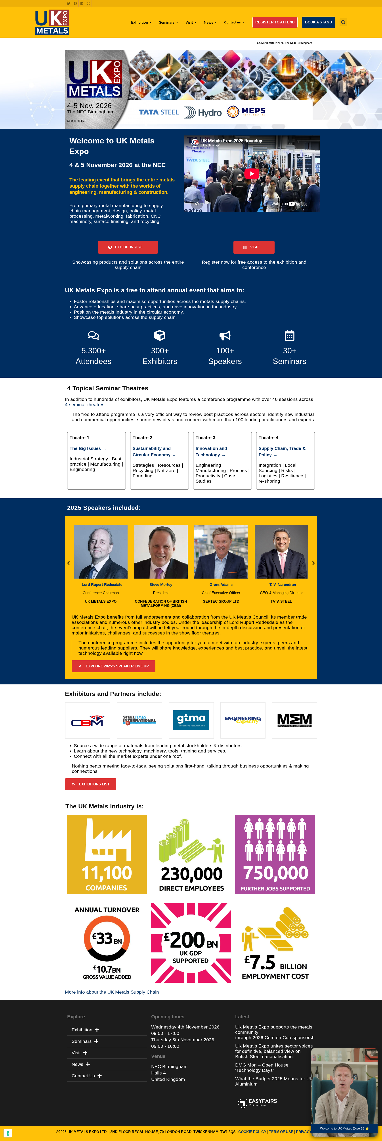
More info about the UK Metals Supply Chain (112, 991)
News (77, 1064)
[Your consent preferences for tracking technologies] (8, 1133)
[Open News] (215, 22)
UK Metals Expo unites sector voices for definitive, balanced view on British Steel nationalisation (274, 1051)
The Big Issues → (88, 448)
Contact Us (83, 1075)
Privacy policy (311, 1132)
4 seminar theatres (85, 404)
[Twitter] (68, 3)
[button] (275, 22)
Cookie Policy (252, 1132)
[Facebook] (75, 3)
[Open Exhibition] (150, 22)
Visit (76, 1052)
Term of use (281, 1132)
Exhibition (82, 1029)
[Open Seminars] (177, 22)
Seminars (82, 1041)
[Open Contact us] (243, 22)
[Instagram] (88, 3)
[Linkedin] (81, 3)
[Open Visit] (195, 22)
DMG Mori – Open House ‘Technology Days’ (261, 1067)
